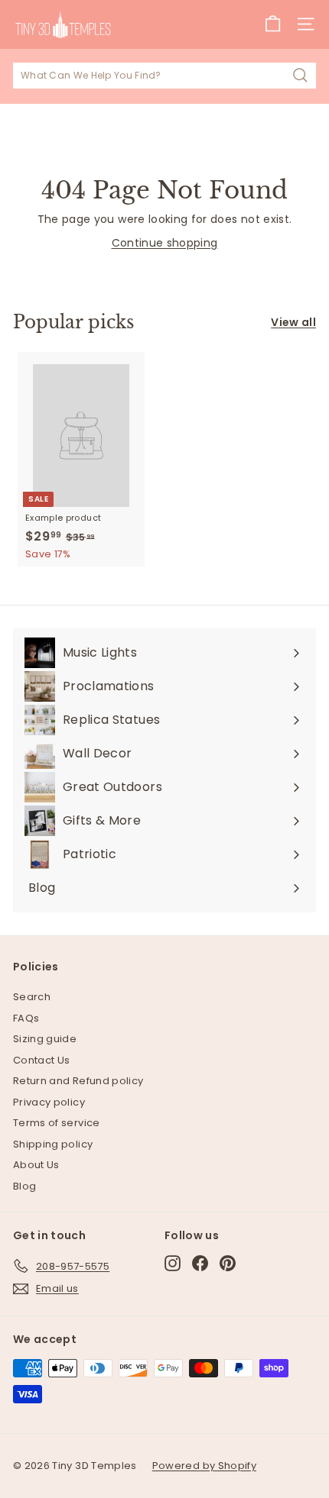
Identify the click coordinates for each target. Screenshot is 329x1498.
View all (293, 322)
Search (31, 997)
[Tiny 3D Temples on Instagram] (172, 1263)
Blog (24, 1186)
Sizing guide (45, 1038)
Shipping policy (53, 1144)
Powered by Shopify (204, 1465)
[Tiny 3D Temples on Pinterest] (228, 1263)
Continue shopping (165, 242)
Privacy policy (49, 1102)
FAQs (26, 1018)
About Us (36, 1164)
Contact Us (41, 1060)
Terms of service (56, 1122)
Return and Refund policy (78, 1080)
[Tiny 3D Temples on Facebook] (200, 1263)
